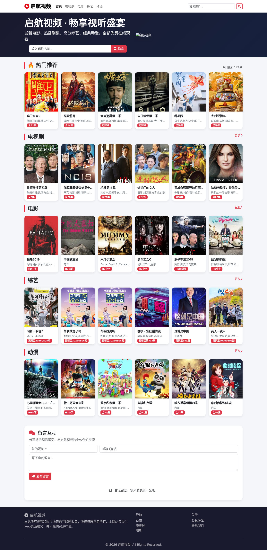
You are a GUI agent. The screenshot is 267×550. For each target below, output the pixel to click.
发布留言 (42, 476)
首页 (59, 6)
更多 (238, 135)
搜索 (120, 49)
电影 (81, 6)
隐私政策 (198, 521)
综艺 (90, 6)
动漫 (99, 6)
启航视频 (40, 6)
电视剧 (69, 6)
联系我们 (198, 525)
